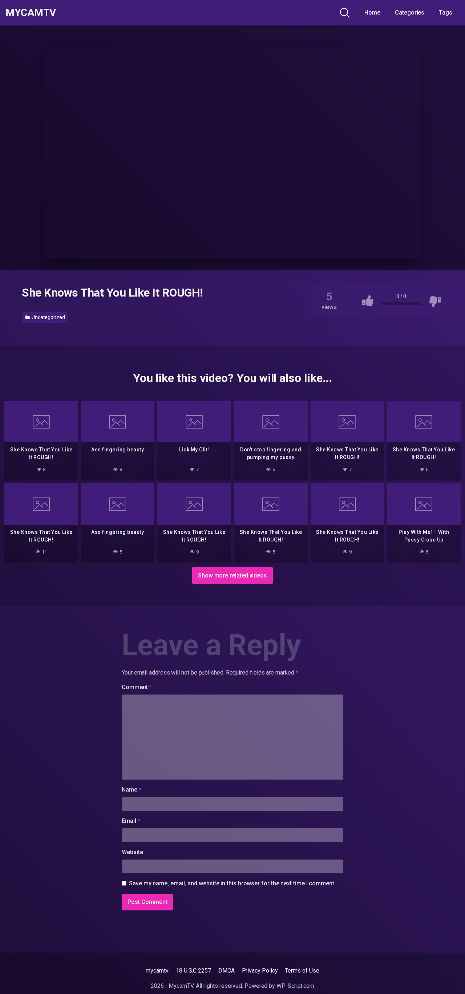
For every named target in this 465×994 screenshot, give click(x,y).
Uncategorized (48, 317)
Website (132, 852)
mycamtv (157, 970)
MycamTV (30, 13)
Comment (136, 687)
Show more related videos (232, 575)
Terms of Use (302, 970)
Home (372, 12)
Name (131, 789)
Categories (409, 12)
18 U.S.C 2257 (193, 970)
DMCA (226, 970)
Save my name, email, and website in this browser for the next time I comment (231, 883)
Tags (445, 12)
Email (131, 820)
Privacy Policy (260, 970)
